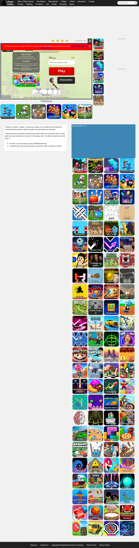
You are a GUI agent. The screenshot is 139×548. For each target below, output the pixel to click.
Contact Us (44, 545)
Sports (72, 4)
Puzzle (54, 4)
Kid (47, 4)
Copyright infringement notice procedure (67, 545)
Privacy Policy (104, 545)
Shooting (63, 4)
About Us (33, 545)
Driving (20, 4)
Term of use (91, 545)
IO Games (39, 4)
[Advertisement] (69, 22)
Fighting (29, 4)
